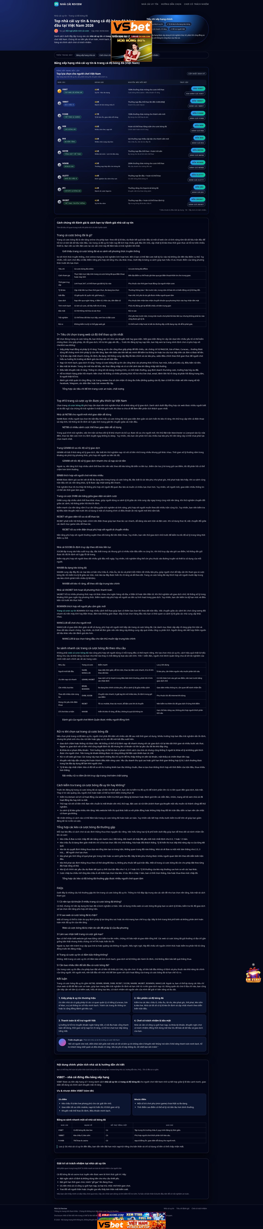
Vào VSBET (198, 88)
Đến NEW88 (197, 162)
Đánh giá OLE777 (196, 180)
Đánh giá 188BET (196, 106)
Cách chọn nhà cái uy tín (109, 55)
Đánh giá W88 (198, 131)
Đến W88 (199, 125)
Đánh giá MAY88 (197, 155)
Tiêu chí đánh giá (182, 1208)
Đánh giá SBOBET (196, 204)
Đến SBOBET (197, 199)
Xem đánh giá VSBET (195, 94)
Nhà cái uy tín (149, 4)
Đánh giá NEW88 (197, 167)
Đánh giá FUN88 (197, 118)
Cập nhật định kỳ (196, 73)
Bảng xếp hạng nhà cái (85, 55)
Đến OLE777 (197, 175)
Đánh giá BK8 (198, 143)
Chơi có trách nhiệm (196, 4)
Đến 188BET (197, 101)
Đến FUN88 (198, 113)
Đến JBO (199, 187)
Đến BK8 (199, 138)
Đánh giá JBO (198, 192)
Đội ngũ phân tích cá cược (77, 31)
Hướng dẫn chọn (171, 4)
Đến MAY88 (198, 150)
